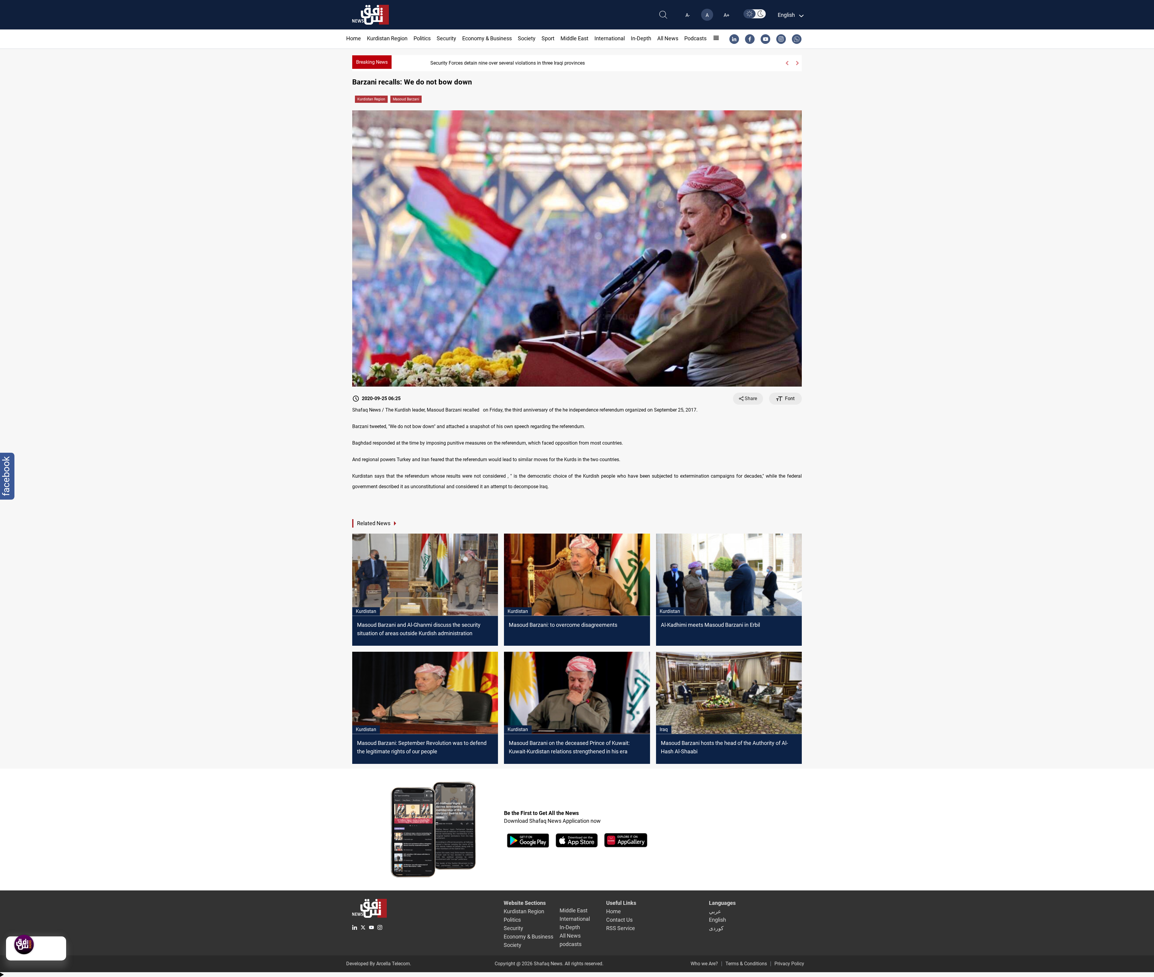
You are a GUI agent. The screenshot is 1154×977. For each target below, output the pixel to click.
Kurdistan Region (387, 38)
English (717, 920)
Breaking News (372, 62)
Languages (722, 903)
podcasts (695, 38)
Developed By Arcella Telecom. (378, 963)
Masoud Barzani (406, 99)
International (609, 38)
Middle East (574, 38)
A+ (726, 15)
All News (667, 38)
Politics (422, 38)
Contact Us (619, 920)
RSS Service (620, 928)
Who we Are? (704, 963)
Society (527, 38)
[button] (786, 63)
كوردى (716, 928)
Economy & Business (487, 38)
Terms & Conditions (746, 963)
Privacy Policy (789, 963)
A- (687, 15)
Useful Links (621, 903)
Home (353, 38)
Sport (548, 38)
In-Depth (641, 38)
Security (446, 38)
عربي (715, 911)
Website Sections (525, 903)
